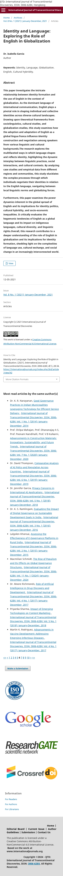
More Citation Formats (17, 379)
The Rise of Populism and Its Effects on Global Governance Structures (33, 563)
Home (6, 17)
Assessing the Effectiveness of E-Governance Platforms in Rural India (34, 538)
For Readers (11, 799)
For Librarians (12, 809)
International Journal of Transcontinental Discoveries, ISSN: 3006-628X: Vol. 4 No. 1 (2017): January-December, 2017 (33, 646)
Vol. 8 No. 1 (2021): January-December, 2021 (25, 20)
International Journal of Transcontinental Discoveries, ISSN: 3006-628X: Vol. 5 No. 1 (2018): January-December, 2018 (33, 621)
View (10, 263)
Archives (18, 17)
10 (28, 657)
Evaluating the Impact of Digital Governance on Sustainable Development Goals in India (34, 513)
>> (33, 657)
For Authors (11, 804)
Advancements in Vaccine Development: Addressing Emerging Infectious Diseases (32, 633)
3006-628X (34, 863)
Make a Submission (17, 668)
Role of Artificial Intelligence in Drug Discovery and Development (32, 588)
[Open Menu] (3, 10)
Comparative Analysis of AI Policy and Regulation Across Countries (34, 467)
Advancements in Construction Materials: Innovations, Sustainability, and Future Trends (33, 442)
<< (4, 657)
